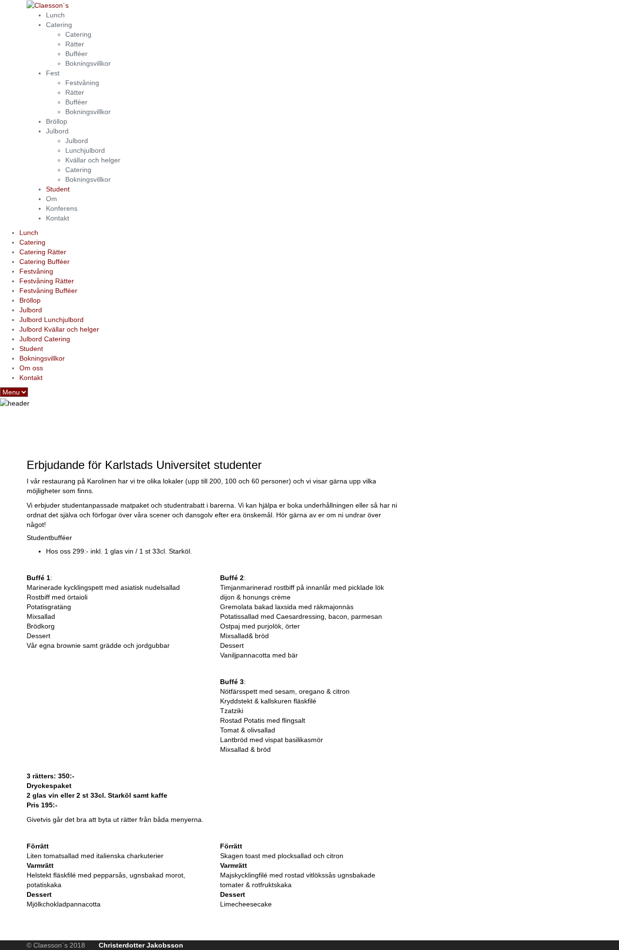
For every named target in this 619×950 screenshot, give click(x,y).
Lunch (55, 15)
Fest (52, 73)
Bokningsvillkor (88, 63)
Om (51, 199)
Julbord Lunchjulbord (51, 319)
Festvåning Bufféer (48, 290)
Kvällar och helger (92, 160)
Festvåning (82, 83)
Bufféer (76, 54)
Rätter (74, 44)
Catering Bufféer (44, 261)
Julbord (57, 131)
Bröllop (56, 121)
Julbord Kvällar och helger (59, 329)
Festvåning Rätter (46, 281)
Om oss (31, 368)
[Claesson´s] (48, 5)
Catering (59, 25)
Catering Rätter (42, 252)
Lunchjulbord (85, 150)
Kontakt (57, 218)
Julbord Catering (44, 339)
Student (58, 189)
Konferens (61, 208)
